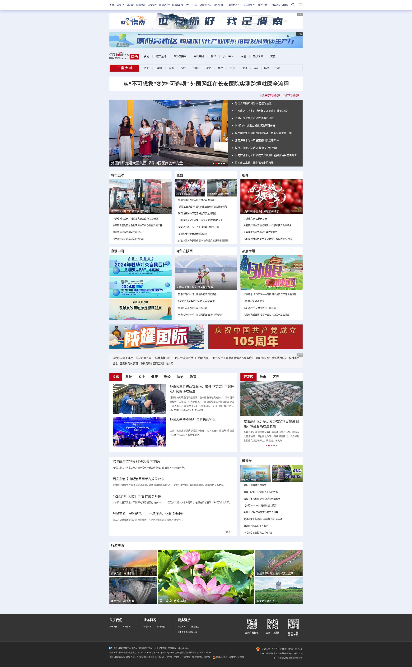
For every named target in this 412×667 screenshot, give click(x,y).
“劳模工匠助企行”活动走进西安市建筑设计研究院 (202, 206)
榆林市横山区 (163, 358)
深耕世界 (233, 5)
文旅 (273, 56)
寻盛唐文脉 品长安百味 (255, 218)
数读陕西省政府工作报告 (256, 526)
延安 (208, 68)
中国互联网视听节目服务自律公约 (123, 657)
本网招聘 (127, 627)
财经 (167, 377)
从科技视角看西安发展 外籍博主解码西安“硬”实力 (268, 239)
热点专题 (258, 56)
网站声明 (181, 627)
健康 (154, 377)
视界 (213, 56)
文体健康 (247, 5)
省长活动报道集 (291, 95)
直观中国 (198, 56)
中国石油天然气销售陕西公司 (270, 358)
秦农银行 (217, 358)
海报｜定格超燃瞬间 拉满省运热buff (262, 498)
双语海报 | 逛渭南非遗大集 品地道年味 (263, 519)
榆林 (220, 68)
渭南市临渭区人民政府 (239, 358)
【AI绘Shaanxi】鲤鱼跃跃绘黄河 (260, 505)
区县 (276, 377)
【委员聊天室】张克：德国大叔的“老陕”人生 (200, 220)
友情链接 (195, 627)
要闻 (146, 56)
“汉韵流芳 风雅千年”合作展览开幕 (137, 496)
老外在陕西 (179, 56)
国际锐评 (152, 5)
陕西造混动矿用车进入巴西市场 (128, 239)
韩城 (277, 68)
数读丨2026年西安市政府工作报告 (261, 512)
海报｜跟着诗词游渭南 (255, 485)
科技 (129, 377)
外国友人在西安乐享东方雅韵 (192, 308)
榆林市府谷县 (143, 358)
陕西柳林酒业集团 (123, 358)
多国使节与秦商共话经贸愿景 (192, 233)
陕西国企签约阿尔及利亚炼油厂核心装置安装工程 (137, 225)
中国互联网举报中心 (122, 648)
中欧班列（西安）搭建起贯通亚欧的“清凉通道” (136, 218)
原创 (243, 56)
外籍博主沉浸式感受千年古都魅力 (260, 232)
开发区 (248, 377)
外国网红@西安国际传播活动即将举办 (197, 200)
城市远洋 (161, 56)
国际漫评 (140, 5)
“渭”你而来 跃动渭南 (254, 301)
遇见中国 (218, 5)
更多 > (229, 531)
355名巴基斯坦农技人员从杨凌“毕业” (196, 301)
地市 (263, 377)
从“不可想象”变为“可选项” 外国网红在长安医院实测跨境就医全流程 (206, 84)
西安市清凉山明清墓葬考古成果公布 (138, 479)
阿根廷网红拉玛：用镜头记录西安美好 (197, 294)
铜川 (196, 68)
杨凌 (266, 68)
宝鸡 (171, 68)
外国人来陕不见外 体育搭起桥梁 (193, 419)
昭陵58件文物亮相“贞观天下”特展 (136, 461)
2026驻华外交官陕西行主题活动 (260, 308)
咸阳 (159, 68)
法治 (180, 377)
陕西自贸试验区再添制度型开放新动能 (197, 213)
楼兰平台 (262, 5)
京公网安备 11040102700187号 (230, 657)
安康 (245, 68)
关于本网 (113, 627)
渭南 (183, 68)
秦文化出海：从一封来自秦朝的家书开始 (198, 227)
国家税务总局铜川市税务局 (135, 363)
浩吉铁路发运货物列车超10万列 (129, 232)
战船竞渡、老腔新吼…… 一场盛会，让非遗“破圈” (148, 514)
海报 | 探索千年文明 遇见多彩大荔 (261, 492)
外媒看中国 (205, 5)
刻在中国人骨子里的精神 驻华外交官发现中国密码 (203, 240)
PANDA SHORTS (279, 5)
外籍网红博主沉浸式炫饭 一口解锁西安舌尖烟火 (268, 225)
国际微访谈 (177, 5)
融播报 (247, 460)
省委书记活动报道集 (270, 95)
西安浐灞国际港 (184, 358)
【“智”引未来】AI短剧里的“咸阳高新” (270, 421)
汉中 (232, 68)
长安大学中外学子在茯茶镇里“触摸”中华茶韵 (200, 314)
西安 (146, 68)
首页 (111, 5)
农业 (141, 377)
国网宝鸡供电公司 (163, 363)
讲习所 (130, 5)
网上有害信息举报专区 (187, 632)
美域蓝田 (203, 358)
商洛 (255, 68)
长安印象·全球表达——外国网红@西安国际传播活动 (270, 294)
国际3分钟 (164, 5)
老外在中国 (191, 5)
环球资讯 (147, 627)
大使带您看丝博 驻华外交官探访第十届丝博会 (266, 314)
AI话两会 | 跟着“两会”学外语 (258, 532)
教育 (193, 377)
